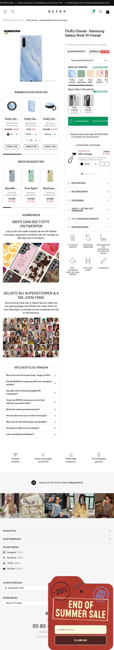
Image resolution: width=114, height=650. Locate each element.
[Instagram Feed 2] (82, 505)
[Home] (57, 11)
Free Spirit (31, 188)
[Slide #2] (36, 81)
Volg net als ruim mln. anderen (61, 483)
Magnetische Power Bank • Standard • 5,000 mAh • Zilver (31, 124)
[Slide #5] (43, 81)
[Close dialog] (81, 591)
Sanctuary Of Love (54, 188)
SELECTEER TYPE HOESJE (81, 90)
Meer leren (102, 92)
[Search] (13, 11)
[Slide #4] (40, 81)
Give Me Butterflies (17, 188)
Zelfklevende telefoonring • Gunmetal (12, 124)
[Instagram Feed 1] (57, 505)
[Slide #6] (45, 81)
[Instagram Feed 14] (32, 505)
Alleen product (77, 52)
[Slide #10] (55, 81)
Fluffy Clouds (13, 119)
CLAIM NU (80, 640)
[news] (92, 11)
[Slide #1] (33, 81)
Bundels (99, 52)
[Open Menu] (5, 11)
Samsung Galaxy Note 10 (13, 20)
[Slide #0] (31, 81)
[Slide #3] (38, 81)
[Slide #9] (52, 81)
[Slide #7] (47, 81)
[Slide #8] (50, 81)
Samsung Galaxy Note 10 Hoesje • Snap (12, 194)
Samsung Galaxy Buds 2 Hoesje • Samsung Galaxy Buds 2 (50, 124)
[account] (100, 11)
